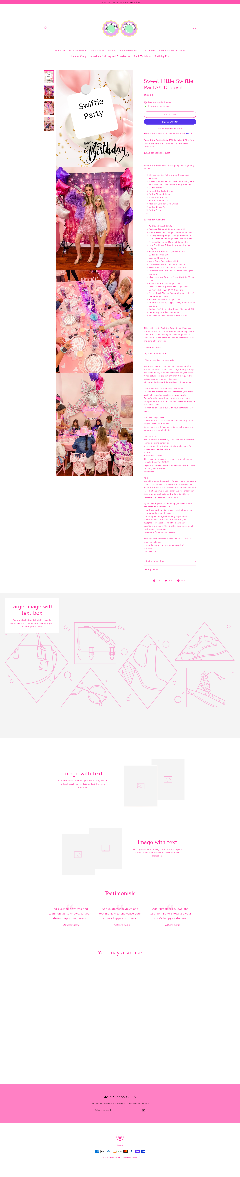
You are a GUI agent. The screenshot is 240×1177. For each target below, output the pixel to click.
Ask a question (151, 569)
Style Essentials (128, 50)
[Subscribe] (143, 1110)
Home (58, 50)
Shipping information (154, 561)
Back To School (142, 56)
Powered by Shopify (130, 1157)
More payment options (170, 128)
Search (120, 1145)
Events (112, 50)
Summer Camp (79, 56)
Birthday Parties (77, 50)
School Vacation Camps (171, 50)
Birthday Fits (162, 56)
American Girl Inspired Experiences (110, 56)
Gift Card (149, 50)
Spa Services (97, 50)
